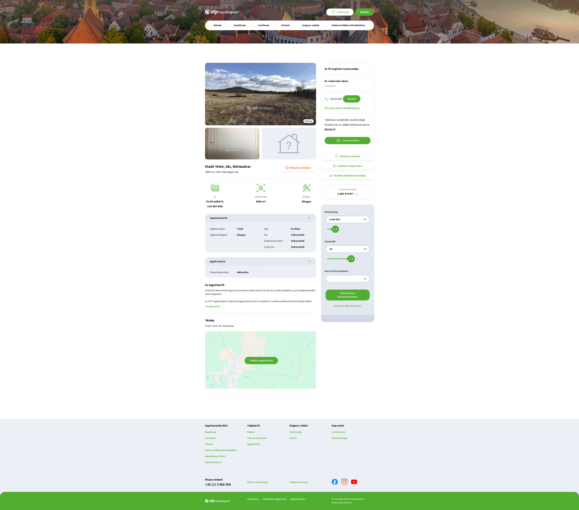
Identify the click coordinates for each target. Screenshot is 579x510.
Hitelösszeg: (331, 212)
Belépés (364, 12)
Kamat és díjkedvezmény (347, 306)
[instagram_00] (344, 482)
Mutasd (352, 99)
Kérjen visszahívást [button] (257, 482)
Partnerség (295, 432)
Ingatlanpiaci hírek (215, 456)
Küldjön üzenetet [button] (299, 482)
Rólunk (251, 432)
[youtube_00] (354, 482)
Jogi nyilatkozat (297, 499)
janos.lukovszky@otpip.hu (345, 108)
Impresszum (253, 499)
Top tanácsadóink (257, 438)
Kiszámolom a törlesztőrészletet (347, 295)
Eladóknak (210, 432)
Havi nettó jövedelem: (337, 271)
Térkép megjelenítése (261, 360)
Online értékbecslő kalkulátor (221, 450)
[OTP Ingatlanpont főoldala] (221, 12)
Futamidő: (330, 241)
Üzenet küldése (351, 140)
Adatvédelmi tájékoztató (274, 499)
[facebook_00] (335, 482)
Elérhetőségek (339, 438)
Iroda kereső (338, 432)
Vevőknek (210, 438)
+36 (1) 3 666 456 (218, 484)
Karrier (293, 438)
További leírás (212, 306)
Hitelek (209, 444)
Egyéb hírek (253, 444)
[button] (356, 194)
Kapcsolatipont (213, 462)
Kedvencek (343, 12)
